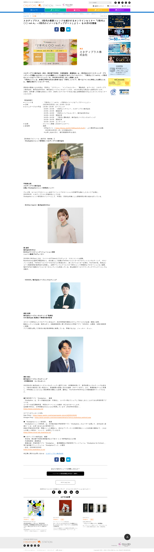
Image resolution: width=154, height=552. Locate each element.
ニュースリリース (36, 13)
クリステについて (113, 6)
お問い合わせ (127, 6)
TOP (127, 537)
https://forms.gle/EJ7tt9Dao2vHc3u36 (70, 128)
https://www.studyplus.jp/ (33, 409)
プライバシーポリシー (30, 550)
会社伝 (48, 14)
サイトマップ (51, 550)
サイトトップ (27, 13)
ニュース (26, 16)
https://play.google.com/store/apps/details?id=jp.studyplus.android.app (63, 417)
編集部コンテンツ (99, 6)
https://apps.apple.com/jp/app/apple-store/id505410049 (55, 415)
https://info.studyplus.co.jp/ (34, 449)
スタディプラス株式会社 (54, 453)
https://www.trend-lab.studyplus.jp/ (37, 432)
